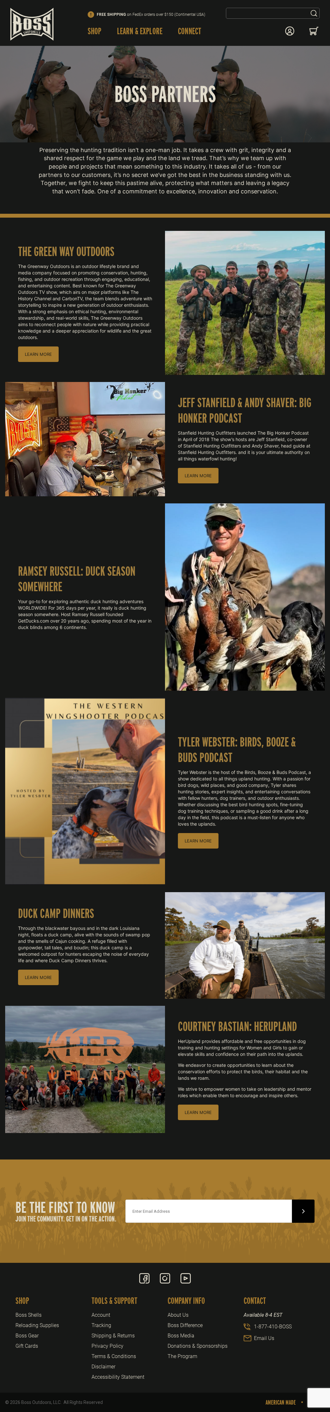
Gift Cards (26, 1346)
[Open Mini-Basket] (314, 31)
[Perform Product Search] (313, 13)
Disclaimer (103, 1367)
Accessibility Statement (118, 1377)
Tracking (101, 1325)
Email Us (264, 1338)
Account (101, 1315)
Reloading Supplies (37, 1325)
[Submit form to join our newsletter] (303, 1211)
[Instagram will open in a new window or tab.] (165, 1278)
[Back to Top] (310, 1371)
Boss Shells (28, 1315)
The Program (182, 1356)
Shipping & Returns (113, 1336)
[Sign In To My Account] (289, 31)
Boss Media (181, 1336)
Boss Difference (185, 1325)
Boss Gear (27, 1336)
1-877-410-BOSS (273, 1327)
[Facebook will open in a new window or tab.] (144, 1278)
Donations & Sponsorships (198, 1346)
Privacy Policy (107, 1346)
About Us (178, 1315)
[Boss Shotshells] (31, 23)
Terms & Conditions (114, 1356)
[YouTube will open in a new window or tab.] (185, 1278)
